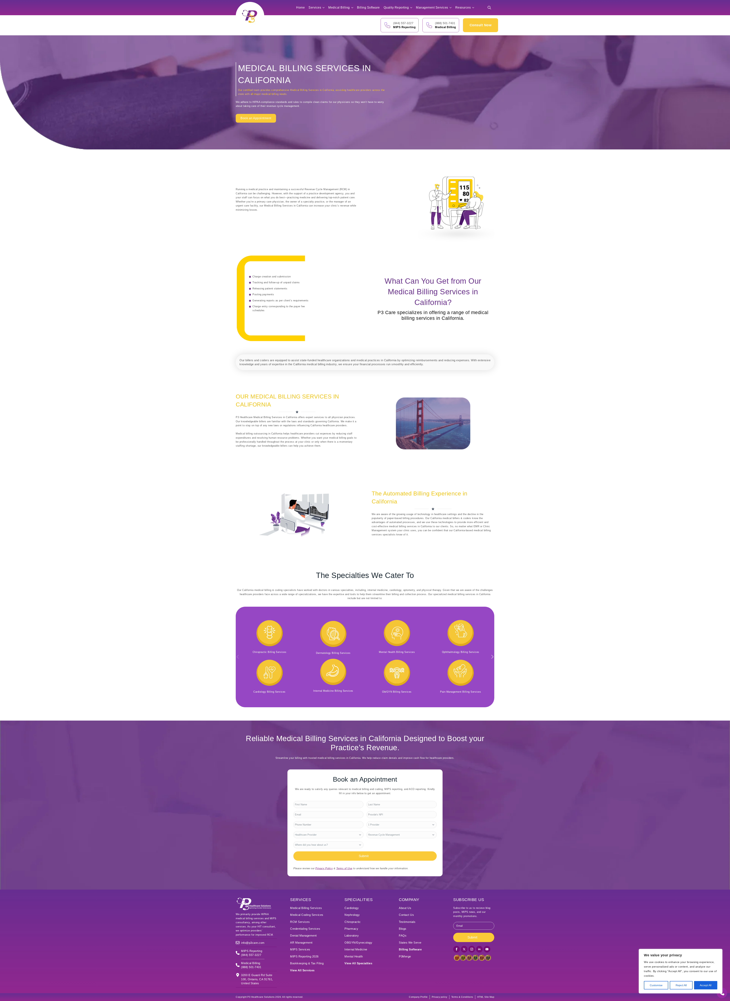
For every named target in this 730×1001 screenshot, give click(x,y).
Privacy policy (439, 997)
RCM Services (300, 921)
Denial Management (303, 935)
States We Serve (410, 942)
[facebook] (456, 949)
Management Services (432, 7)
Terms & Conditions (462, 997)
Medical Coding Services (306, 914)
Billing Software (368, 7)
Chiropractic (352, 921)
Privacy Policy (324, 868)
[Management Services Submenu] (451, 8)
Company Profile (418, 997)
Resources (463, 7)
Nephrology (352, 914)
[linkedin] (479, 949)
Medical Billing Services (306, 908)
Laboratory (351, 935)
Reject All (681, 985)
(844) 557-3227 (403, 23)
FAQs (402, 935)
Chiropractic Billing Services (269, 652)
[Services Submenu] (324, 8)
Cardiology (351, 908)
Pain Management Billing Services (460, 691)
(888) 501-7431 (445, 23)
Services (315, 7)
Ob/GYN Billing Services (397, 691)
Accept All (705, 985)
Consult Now (481, 25)
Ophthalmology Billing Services (460, 652)
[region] (680, 971)
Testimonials (407, 921)
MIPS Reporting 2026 (304, 956)
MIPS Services (300, 949)
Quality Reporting (396, 7)
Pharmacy (351, 928)
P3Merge (405, 956)
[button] (492, 657)
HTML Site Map (485, 997)
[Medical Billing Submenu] (353, 8)
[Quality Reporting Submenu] (412, 8)
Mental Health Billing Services (397, 652)
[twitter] (464, 949)
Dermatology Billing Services (333, 653)
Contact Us (406, 914)
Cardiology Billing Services (269, 691)
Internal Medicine (355, 949)
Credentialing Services (305, 928)
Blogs (402, 928)
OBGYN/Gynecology (358, 942)
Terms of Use (344, 868)
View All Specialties (358, 963)
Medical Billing (339, 7)
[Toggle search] (489, 8)
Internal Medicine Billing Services (333, 690)
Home (300, 7)
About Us (405, 908)
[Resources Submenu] (474, 8)
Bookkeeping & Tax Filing (307, 963)
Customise (656, 985)
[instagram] (471, 949)
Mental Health (353, 956)
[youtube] (487, 949)
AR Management (301, 942)
